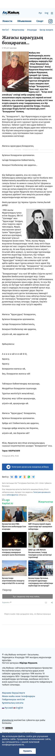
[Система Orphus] (7, 728)
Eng (46, 13)
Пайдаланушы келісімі (13, 699)
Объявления (24, 21)
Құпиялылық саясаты (12, 703)
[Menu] (52, 13)
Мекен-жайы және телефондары (18, 696)
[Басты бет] (10, 13)
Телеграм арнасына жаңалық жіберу (30, 467)
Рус (40, 13)
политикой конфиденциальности (20, 743)
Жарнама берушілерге (13, 693)
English (19, 708)
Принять (27, 751)
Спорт (39, 21)
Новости (7, 21)
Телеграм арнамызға (41, 492)
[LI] (8, 714)
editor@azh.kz (12, 495)
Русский (9, 708)
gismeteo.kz (7, 720)
